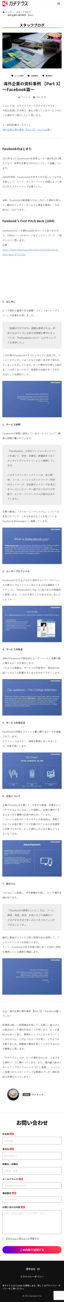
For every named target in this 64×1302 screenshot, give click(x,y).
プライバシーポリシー (17, 1238)
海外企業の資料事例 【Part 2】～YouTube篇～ (27, 129)
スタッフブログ (23, 12)
